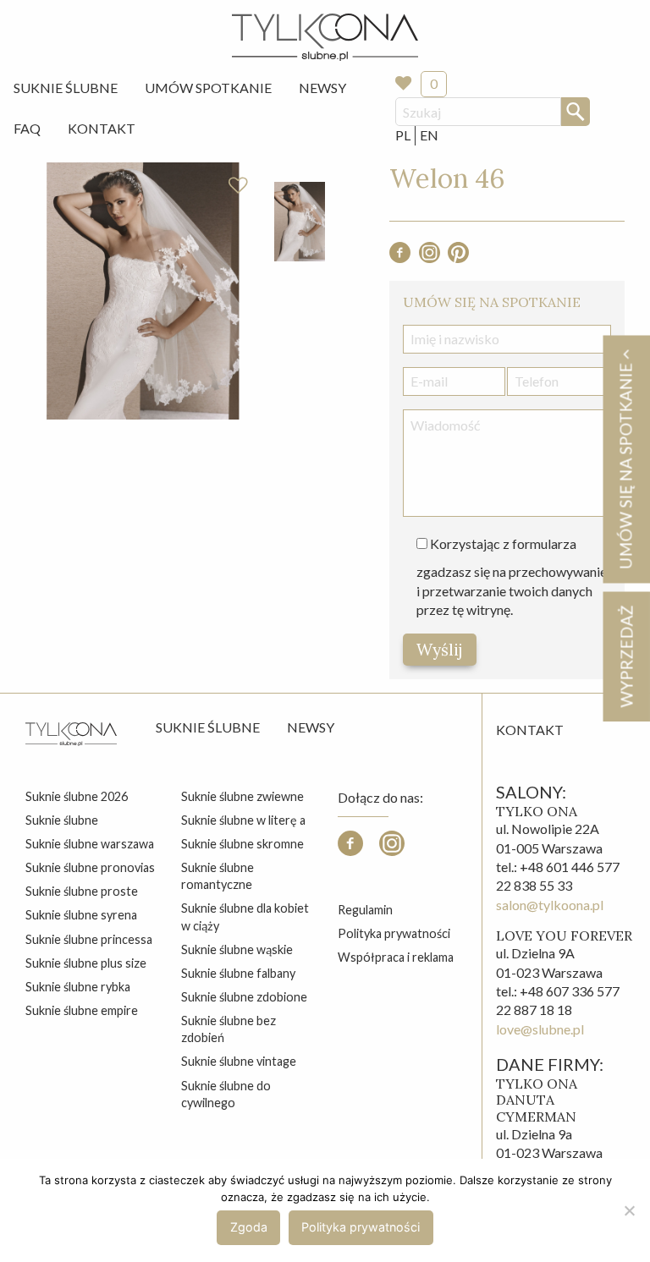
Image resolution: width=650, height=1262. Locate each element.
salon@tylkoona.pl (549, 905)
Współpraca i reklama (396, 957)
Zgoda (248, 1227)
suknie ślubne (61, 820)
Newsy (322, 88)
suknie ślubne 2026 (76, 796)
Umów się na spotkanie (625, 464)
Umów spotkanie (208, 88)
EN (429, 135)
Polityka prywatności (394, 933)
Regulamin (365, 910)
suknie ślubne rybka (77, 986)
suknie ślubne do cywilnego (226, 1094)
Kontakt (101, 128)
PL (402, 135)
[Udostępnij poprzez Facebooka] (399, 258)
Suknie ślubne (208, 727)
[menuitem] (65, 88)
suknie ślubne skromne (242, 844)
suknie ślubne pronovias (90, 867)
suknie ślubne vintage (238, 1061)
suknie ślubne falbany (238, 973)
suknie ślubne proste (81, 891)
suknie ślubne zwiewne (242, 796)
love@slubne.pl (540, 1029)
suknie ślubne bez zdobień (228, 1029)
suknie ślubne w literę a (243, 820)
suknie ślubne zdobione (244, 997)
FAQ (27, 128)
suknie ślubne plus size (85, 963)
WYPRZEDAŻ (626, 656)
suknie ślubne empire (81, 1010)
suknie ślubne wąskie (237, 949)
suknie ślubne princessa (88, 939)
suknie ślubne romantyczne (217, 876)
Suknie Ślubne (66, 88)
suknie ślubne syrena (81, 915)
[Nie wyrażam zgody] (628, 1210)
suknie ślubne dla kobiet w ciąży (245, 916)
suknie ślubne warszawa (89, 844)
